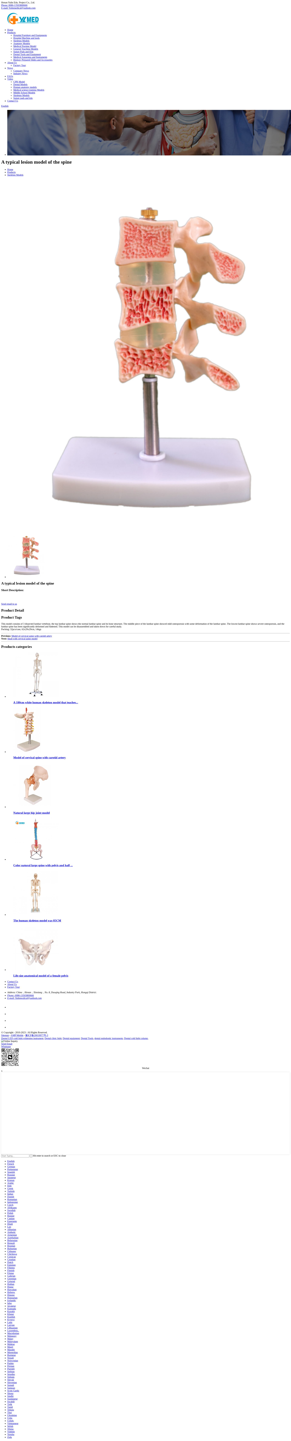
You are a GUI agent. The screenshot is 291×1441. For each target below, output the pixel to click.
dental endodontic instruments (108, 1038)
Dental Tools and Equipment (27, 54)
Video (10, 79)
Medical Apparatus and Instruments (30, 57)
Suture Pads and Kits (23, 51)
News (10, 68)
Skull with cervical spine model (22, 638)
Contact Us (12, 101)
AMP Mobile (17, 1035)
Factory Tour (19, 65)
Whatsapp (6, 1046)
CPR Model (19, 81)
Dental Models (20, 84)
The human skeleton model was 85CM (37, 920)
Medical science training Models (28, 90)
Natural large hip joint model (31, 812)
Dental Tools (87, 1038)
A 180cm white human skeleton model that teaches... (45, 702)
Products (11, 32)
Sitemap (5, 1035)
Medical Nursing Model (24, 46)
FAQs (10, 76)
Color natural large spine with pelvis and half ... (43, 865)
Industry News (20, 73)
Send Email (6, 1044)
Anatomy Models (21, 43)
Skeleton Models (21, 40)
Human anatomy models (25, 87)
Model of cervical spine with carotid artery (32, 636)
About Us (12, 62)
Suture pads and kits (23, 98)
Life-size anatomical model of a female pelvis (40, 975)
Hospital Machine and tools (26, 38)
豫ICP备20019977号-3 (36, 1035)
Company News (21, 71)
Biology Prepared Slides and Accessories (32, 60)
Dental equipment (71, 1038)
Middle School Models (24, 92)
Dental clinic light (53, 1038)
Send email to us (9, 604)
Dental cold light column (136, 1038)
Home (10, 30)
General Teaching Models (25, 49)
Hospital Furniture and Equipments (30, 35)
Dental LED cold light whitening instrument (22, 1038)
